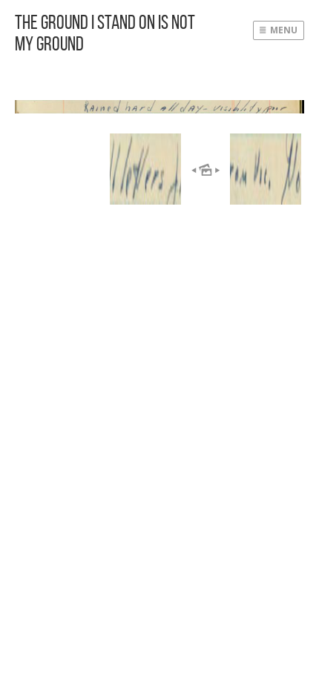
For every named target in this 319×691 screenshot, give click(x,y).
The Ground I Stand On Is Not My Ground (105, 32)
